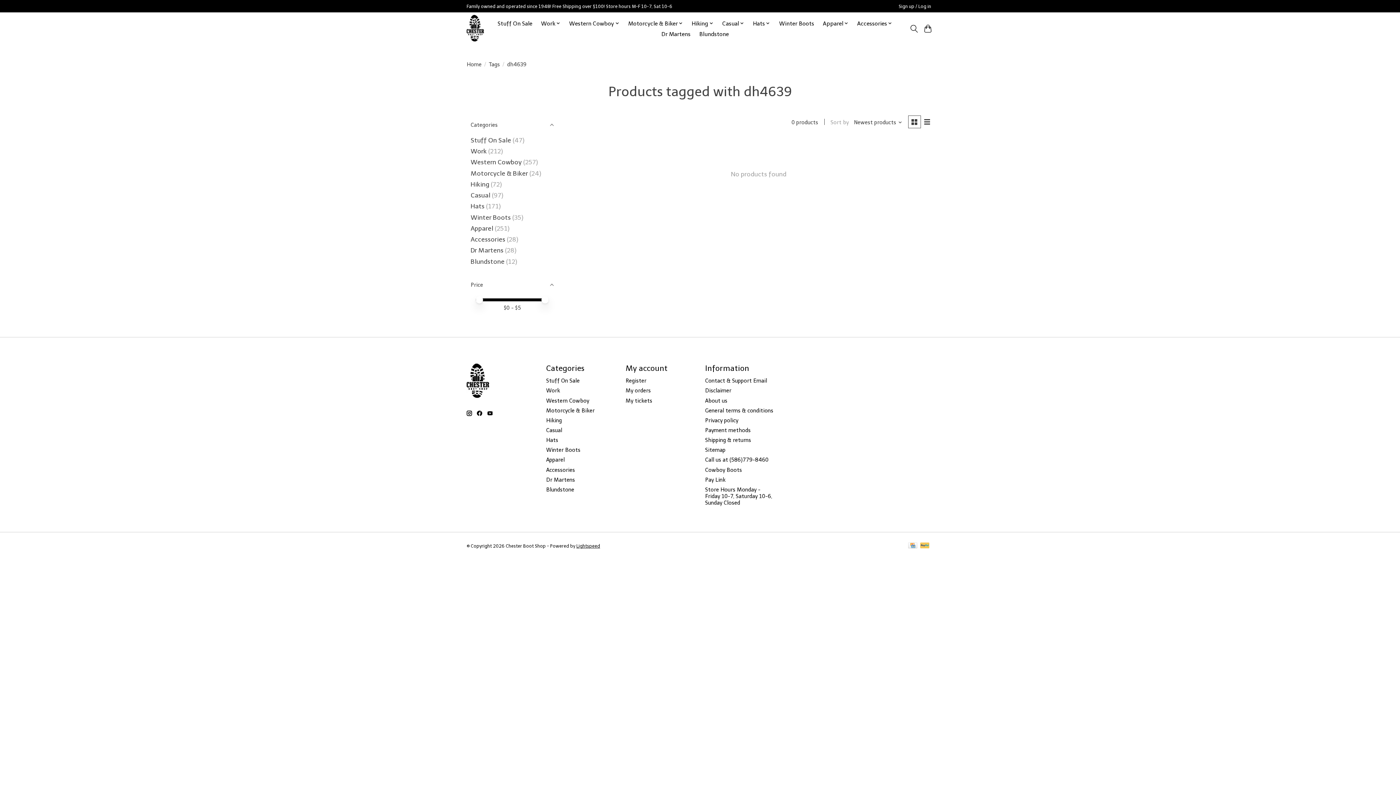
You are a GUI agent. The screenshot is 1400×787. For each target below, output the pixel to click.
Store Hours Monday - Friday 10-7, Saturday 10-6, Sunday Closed (738, 496)
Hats (478, 206)
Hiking (481, 184)
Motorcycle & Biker (499, 173)
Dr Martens (676, 34)
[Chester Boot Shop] (476, 28)
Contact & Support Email (736, 380)
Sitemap (715, 450)
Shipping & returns (728, 440)
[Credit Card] (912, 546)
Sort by (840, 122)
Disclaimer (718, 390)
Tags (494, 64)
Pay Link (715, 480)
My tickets (639, 401)
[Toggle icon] (914, 28)
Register (636, 380)
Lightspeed (588, 546)
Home (474, 64)
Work (479, 151)
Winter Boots (796, 23)
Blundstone (714, 34)
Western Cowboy (497, 162)
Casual (480, 195)
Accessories (489, 239)
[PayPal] (925, 546)
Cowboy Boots (723, 470)
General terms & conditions (739, 410)
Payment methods (728, 430)
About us (716, 401)
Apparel (483, 228)
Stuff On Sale (515, 23)
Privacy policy (721, 420)
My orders (638, 390)
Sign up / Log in (915, 6)
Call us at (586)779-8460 (737, 460)
